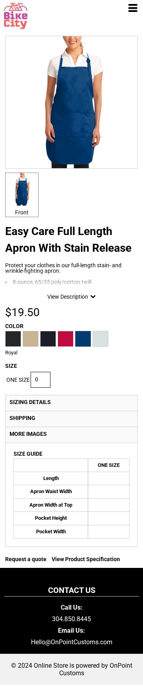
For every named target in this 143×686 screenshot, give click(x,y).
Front (22, 212)
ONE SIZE (18, 380)
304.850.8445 (71, 619)
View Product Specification (86, 559)
